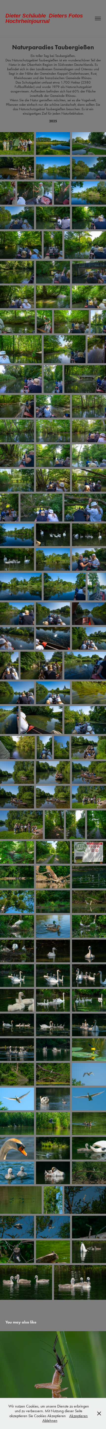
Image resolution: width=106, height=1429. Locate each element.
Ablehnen (49, 1420)
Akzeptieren (78, 1415)
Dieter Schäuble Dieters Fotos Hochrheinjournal (45, 18)
